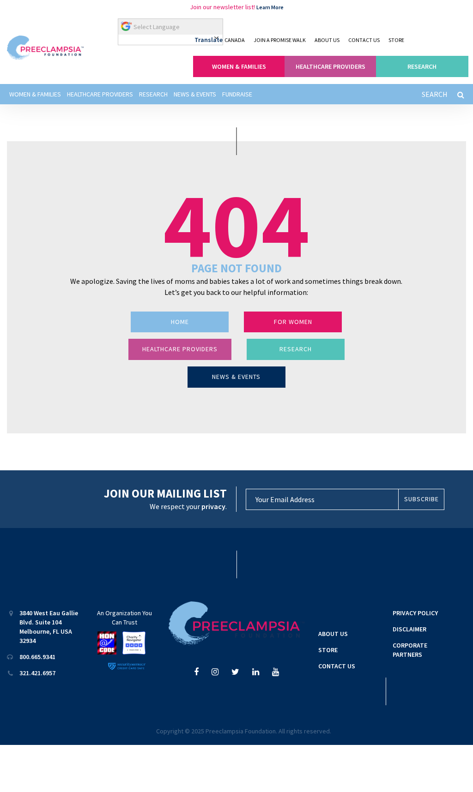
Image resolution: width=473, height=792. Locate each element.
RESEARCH (422, 66)
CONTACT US (364, 39)
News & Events (195, 94)
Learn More (270, 7)
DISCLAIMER (409, 629)
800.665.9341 (37, 657)
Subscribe (421, 499)
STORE (396, 39)
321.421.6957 (37, 673)
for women (293, 322)
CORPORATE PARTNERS (410, 650)
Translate (208, 40)
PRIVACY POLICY (415, 613)
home (180, 322)
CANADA (234, 39)
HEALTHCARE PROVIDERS (330, 66)
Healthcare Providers (100, 94)
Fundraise (237, 94)
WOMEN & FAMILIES (239, 66)
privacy (213, 506)
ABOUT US (327, 39)
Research (153, 94)
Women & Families (35, 94)
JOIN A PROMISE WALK (280, 39)
